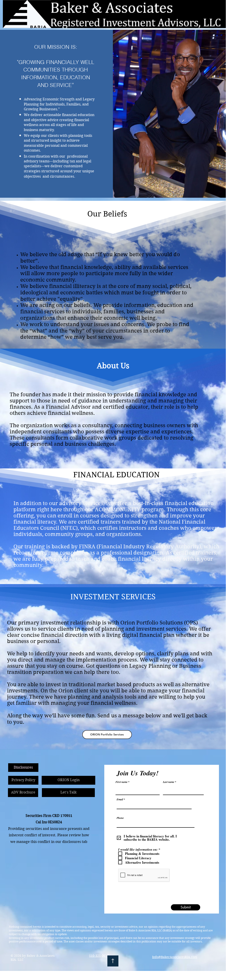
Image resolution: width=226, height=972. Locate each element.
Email (120, 799)
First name (121, 782)
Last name (168, 782)
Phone (120, 818)
